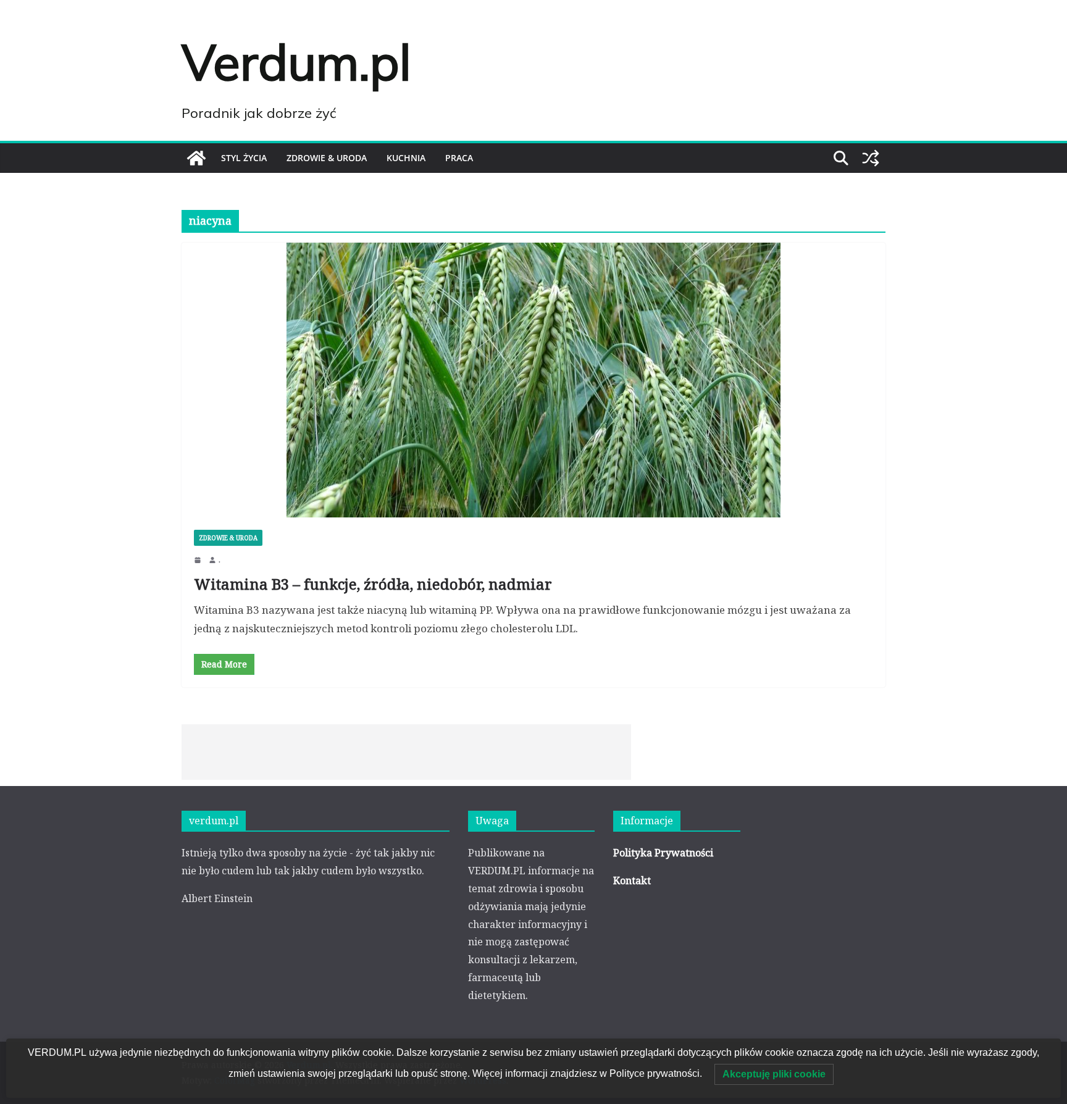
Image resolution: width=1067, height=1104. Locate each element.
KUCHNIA (406, 158)
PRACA (459, 158)
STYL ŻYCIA (244, 158)
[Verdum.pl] (196, 158)
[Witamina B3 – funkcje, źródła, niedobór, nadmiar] (533, 380)
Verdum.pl (296, 62)
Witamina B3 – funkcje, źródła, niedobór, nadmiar (373, 584)
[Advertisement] (406, 752)
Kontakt (632, 880)
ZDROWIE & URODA (327, 158)
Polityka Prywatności (663, 852)
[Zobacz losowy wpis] (870, 158)
